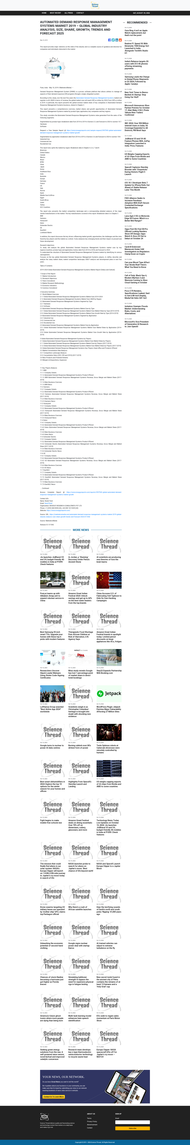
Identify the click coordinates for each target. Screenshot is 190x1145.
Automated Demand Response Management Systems (95, 98)
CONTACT (80, 13)
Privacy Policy (92, 1121)
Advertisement (92, 1125)
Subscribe (132, 1128)
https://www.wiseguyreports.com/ (58, 510)
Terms (89, 1118)
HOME (44, 13)
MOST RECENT (55, 13)
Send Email (48, 503)
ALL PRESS (69, 13)
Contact (89, 1128)
